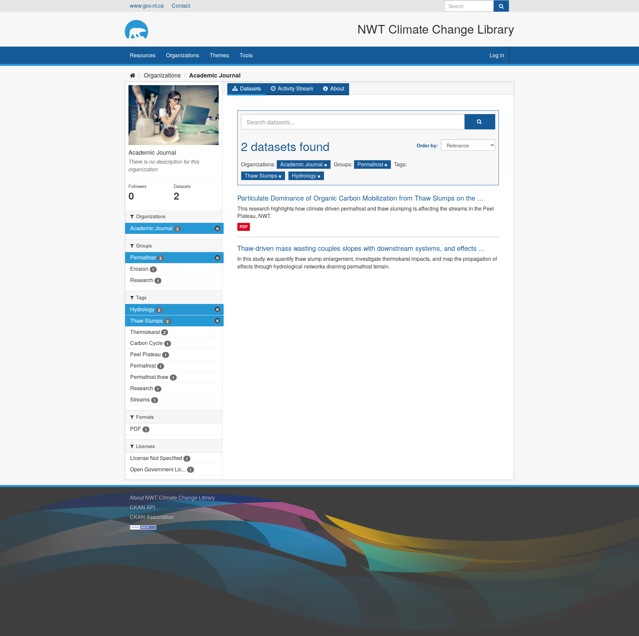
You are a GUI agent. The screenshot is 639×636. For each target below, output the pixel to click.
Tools (246, 55)
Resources (142, 55)
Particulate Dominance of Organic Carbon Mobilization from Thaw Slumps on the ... (360, 198)
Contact (181, 5)
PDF (244, 227)
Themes (219, 55)
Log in (497, 55)
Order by (426, 145)
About (336, 88)
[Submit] (501, 6)
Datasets (250, 88)
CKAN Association (152, 517)
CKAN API (142, 507)
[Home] (132, 75)
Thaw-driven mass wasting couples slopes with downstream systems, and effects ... (361, 248)
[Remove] (325, 164)
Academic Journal (215, 75)
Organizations (182, 55)
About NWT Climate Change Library (172, 497)
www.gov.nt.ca (147, 5)
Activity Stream (295, 88)
